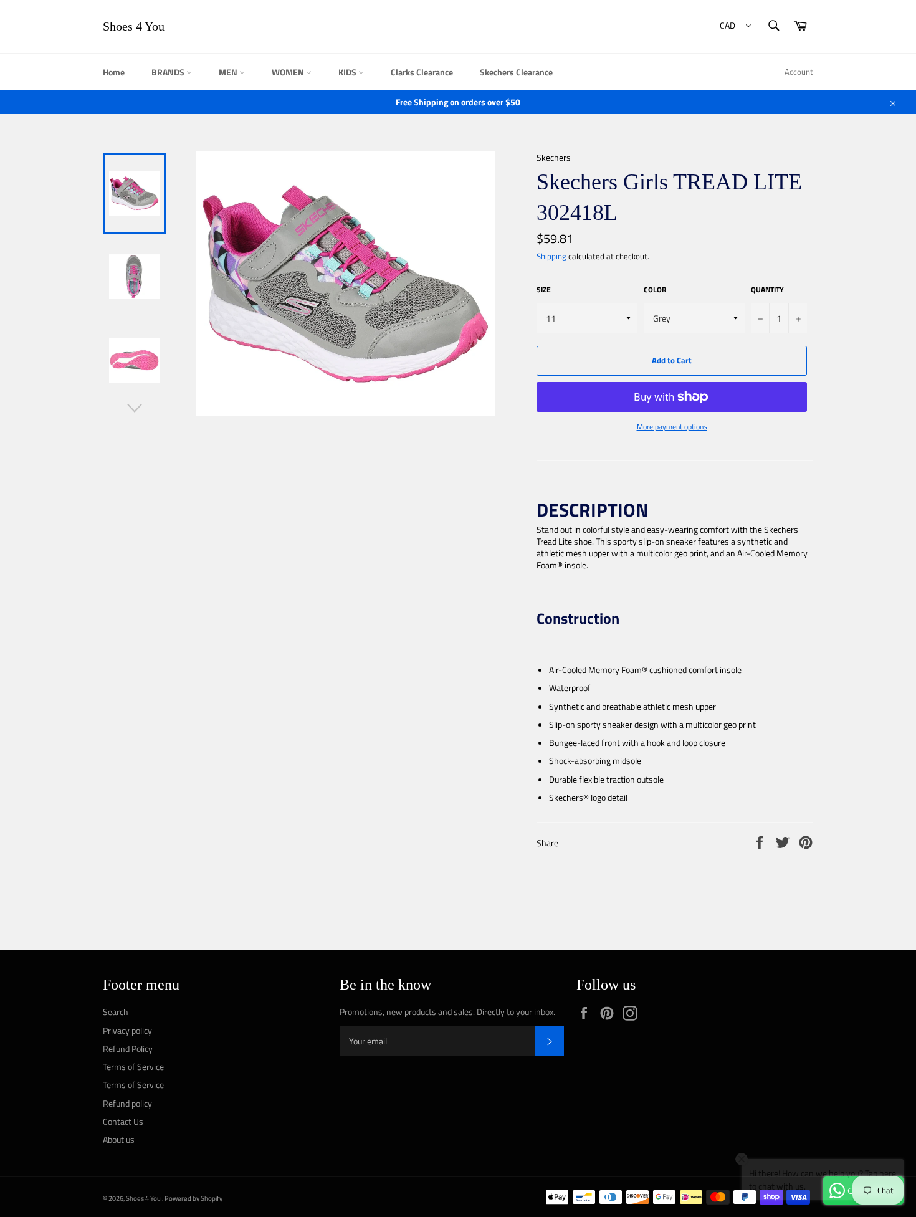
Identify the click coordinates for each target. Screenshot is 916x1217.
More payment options (672, 427)
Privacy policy (127, 1030)
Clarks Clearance (422, 72)
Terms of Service (133, 1066)
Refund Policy (128, 1048)
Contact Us (123, 1121)
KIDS (348, 72)
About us (119, 1139)
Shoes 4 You (134, 26)
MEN (229, 72)
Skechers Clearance (516, 72)
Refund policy (127, 1103)
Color (655, 290)
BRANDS (168, 72)
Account (799, 71)
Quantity (767, 290)
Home (114, 72)
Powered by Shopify (193, 1198)
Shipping (551, 256)
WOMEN (289, 72)
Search (115, 1011)
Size (544, 290)
